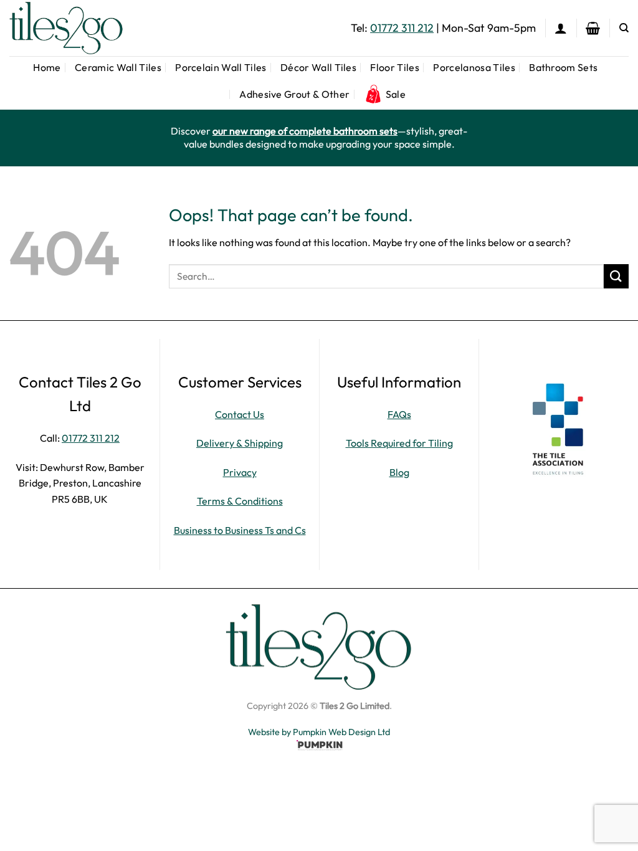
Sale (396, 94)
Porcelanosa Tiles (474, 67)
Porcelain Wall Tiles (220, 67)
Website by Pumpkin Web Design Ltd (319, 732)
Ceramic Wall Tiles (118, 67)
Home (46, 67)
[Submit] (616, 276)
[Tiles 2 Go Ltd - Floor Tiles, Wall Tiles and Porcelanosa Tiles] (71, 28)
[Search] (624, 28)
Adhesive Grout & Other (294, 94)
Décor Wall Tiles (318, 67)
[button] (561, 28)
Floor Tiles (394, 67)
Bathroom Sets (563, 67)
